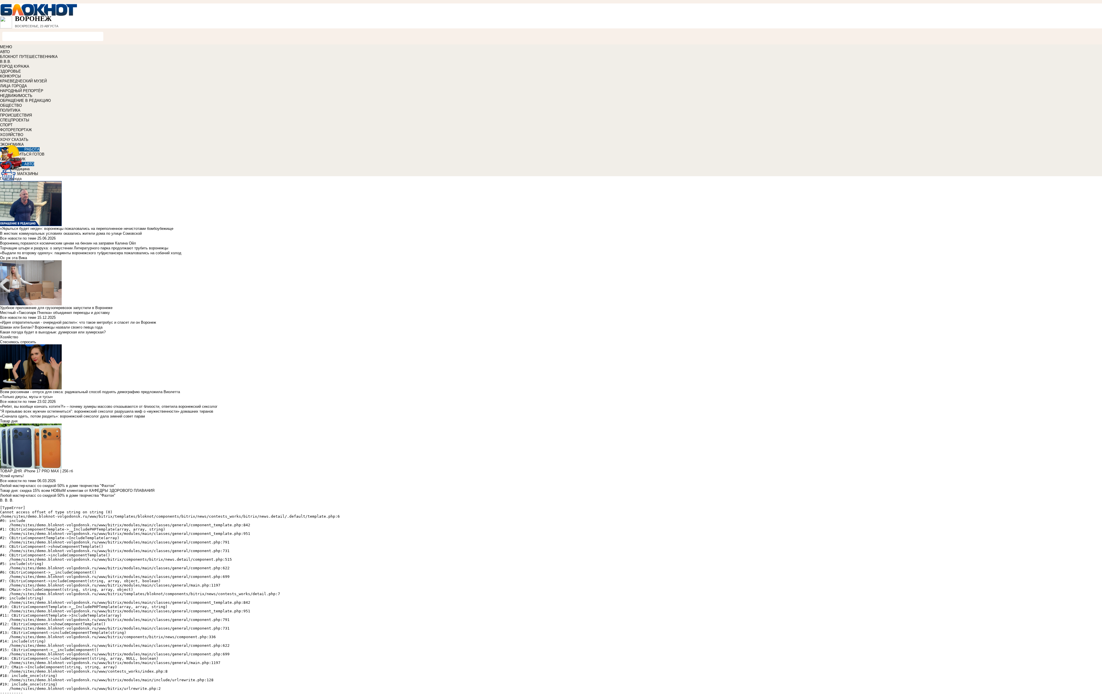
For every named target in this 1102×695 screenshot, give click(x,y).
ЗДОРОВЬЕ (10, 71)
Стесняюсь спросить (18, 342)
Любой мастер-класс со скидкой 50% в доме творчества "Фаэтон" (57, 486)
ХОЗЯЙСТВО (11, 135)
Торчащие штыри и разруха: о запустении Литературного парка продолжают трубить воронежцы (84, 248)
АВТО (5, 52)
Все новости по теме (18, 238)
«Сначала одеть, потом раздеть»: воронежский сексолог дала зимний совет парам (72, 416)
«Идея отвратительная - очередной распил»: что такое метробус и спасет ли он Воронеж (78, 322)
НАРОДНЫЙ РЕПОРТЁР (21, 91)
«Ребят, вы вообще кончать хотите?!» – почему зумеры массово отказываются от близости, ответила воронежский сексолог (109, 406)
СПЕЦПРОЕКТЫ (14, 120)
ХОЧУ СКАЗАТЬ (14, 139)
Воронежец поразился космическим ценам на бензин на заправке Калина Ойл (68, 243)
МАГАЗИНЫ (27, 174)
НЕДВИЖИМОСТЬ (16, 96)
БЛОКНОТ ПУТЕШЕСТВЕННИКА (29, 57)
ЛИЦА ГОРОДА (13, 86)
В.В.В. (5, 61)
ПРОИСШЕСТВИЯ (16, 115)
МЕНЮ (6, 47)
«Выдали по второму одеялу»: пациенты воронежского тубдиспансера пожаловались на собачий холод (90, 253)
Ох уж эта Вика (13, 258)
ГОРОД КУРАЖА (14, 66)
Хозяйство (9, 337)
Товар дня (9, 421)
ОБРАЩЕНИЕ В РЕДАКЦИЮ (25, 100)
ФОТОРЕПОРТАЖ (16, 130)
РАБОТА (32, 149)
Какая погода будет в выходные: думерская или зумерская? (53, 332)
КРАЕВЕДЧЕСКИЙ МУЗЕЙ (23, 81)
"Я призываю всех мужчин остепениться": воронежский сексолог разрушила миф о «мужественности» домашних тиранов (106, 411)
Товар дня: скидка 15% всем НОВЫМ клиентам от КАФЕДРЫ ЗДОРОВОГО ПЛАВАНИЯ (77, 490)
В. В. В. (6, 500)
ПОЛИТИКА (10, 110)
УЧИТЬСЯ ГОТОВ (29, 154)
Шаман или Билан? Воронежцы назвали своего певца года (51, 327)
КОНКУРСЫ (10, 76)
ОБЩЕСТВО (11, 105)
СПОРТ (6, 125)
